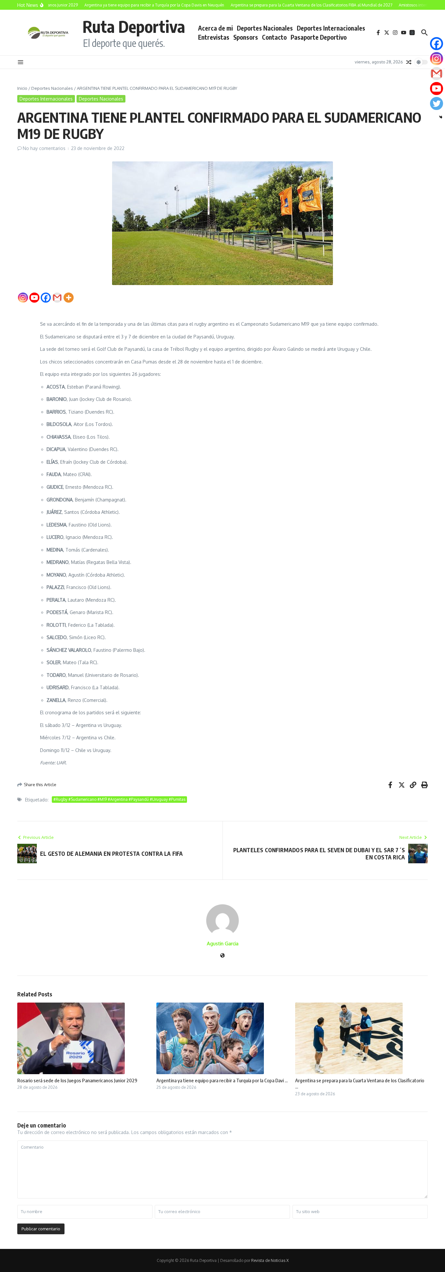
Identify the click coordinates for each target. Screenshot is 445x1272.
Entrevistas (213, 37)
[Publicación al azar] (408, 62)
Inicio (22, 88)
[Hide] (440, 117)
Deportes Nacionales (265, 28)
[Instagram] (23, 298)
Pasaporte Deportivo (319, 37)
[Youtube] (34, 298)
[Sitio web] (222, 956)
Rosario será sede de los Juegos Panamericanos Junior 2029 (77, 1080)
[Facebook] (46, 298)
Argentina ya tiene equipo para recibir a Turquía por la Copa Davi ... (222, 1080)
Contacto (274, 37)
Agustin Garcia (222, 943)
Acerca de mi (215, 28)
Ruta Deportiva (133, 26)
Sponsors (245, 37)
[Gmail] (57, 298)
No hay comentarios (44, 148)
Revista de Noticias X (270, 1260)
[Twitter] (436, 103)
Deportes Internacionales (331, 28)
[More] (69, 298)
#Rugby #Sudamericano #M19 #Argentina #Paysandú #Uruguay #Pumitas (119, 799)
